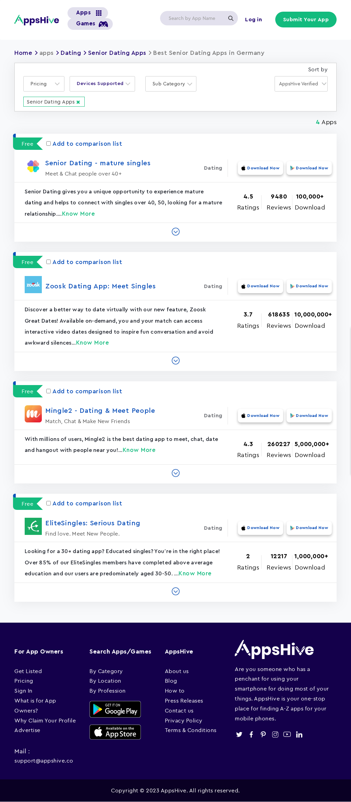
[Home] (36, 20)
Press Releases (184, 700)
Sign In (23, 690)
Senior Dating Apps (117, 53)
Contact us (179, 710)
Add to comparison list (87, 144)
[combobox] (43, 84)
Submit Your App (306, 19)
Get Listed (28, 671)
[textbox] (41, 84)
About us (177, 671)
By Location (105, 680)
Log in (253, 19)
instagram (275, 734)
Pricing (23, 680)
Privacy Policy (184, 720)
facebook (251, 734)
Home (23, 53)
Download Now (263, 168)
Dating (71, 53)
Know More (78, 214)
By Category (106, 671)
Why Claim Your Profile (45, 720)
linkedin (299, 734)
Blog (171, 680)
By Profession (107, 690)
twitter (239, 734)
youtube (287, 734)
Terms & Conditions (191, 730)
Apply (231, 18)
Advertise (27, 730)
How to (175, 690)
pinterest (263, 734)
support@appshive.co (43, 760)
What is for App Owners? (35, 705)
